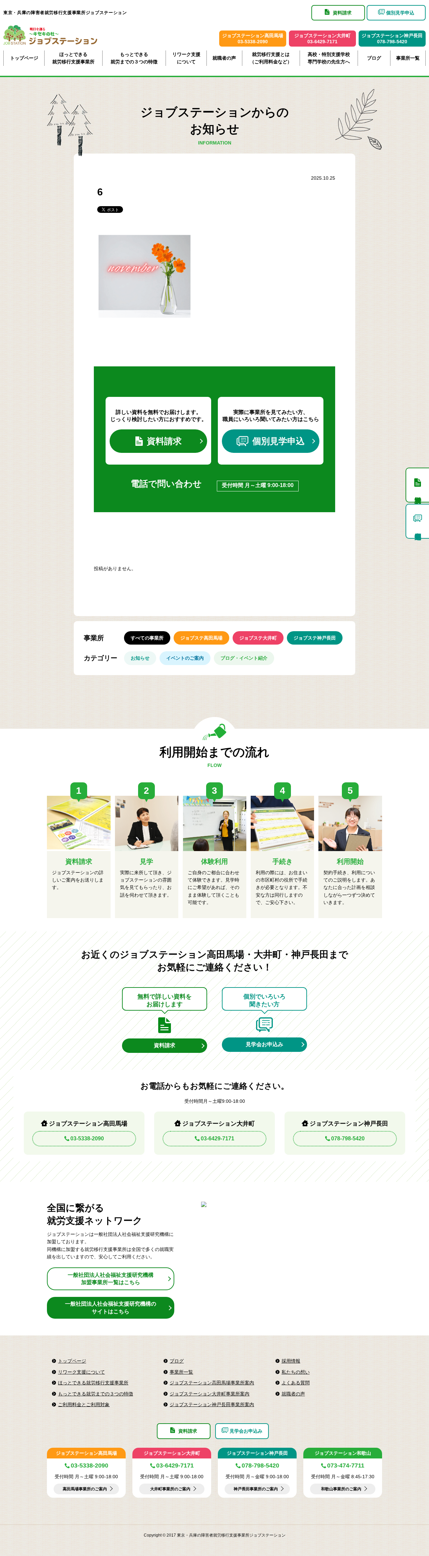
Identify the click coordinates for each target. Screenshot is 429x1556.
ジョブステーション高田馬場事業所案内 (212, 1382)
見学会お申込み (264, 1044)
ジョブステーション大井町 (172, 1453)
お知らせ (140, 658)
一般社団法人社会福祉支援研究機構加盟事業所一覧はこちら (111, 1278)
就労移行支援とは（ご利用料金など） (271, 58)
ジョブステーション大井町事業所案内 (209, 1393)
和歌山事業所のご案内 (341, 1489)
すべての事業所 (147, 638)
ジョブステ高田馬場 (201, 638)
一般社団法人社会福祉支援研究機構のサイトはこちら (110, 1307)
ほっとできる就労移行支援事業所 (73, 58)
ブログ (374, 58)
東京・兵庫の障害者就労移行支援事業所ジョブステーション (65, 12)
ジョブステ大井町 (258, 638)
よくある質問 (296, 1382)
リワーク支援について (186, 58)
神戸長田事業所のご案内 (256, 1489)
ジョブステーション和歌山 (343, 1453)
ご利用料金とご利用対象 (84, 1404)
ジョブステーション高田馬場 (86, 1453)
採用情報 (291, 1361)
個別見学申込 (278, 441)
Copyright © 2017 (160, 1535)
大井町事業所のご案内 (170, 1489)
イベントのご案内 (185, 658)
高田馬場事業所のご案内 (85, 1489)
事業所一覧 (408, 58)
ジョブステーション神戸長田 (257, 1453)
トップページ (24, 58)
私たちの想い (296, 1372)
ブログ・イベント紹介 (244, 658)
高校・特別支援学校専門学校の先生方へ (329, 58)
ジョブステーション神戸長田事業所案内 (212, 1404)
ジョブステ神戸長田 (315, 638)
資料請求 (164, 441)
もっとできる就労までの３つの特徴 (134, 58)
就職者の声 (224, 58)
